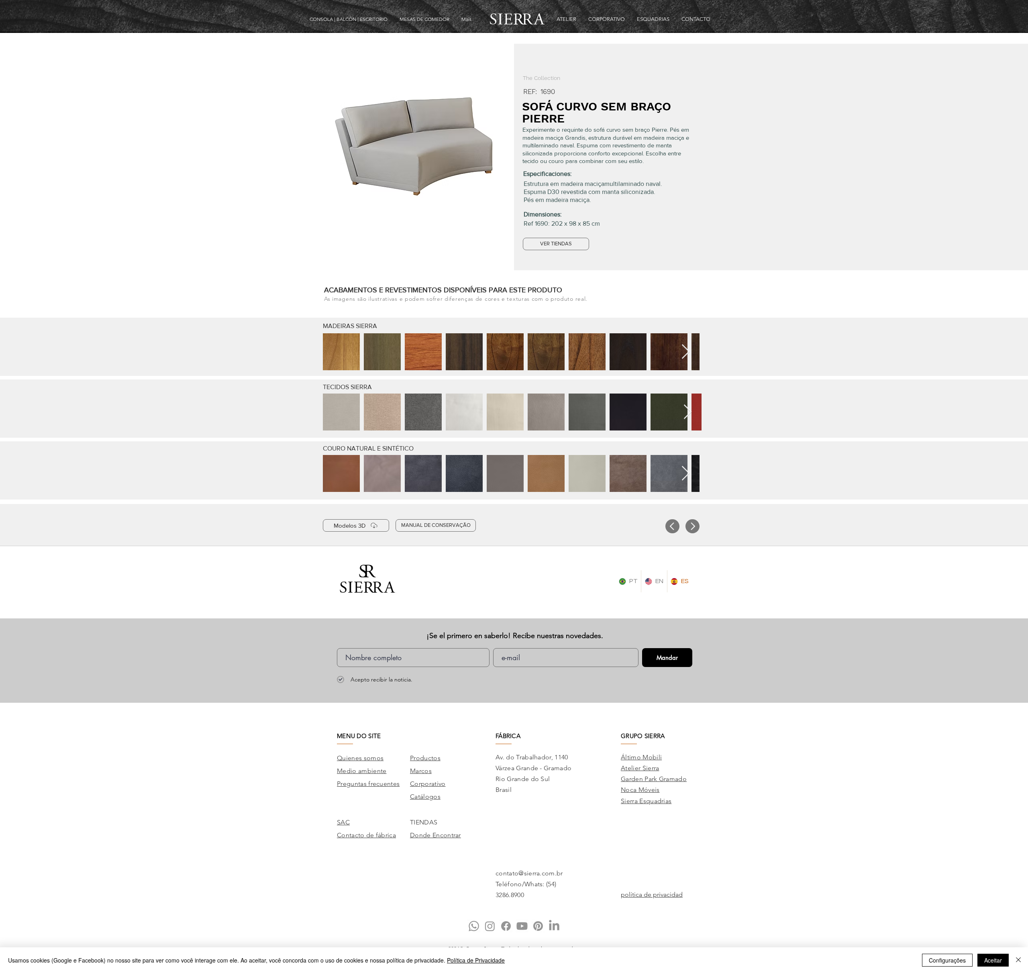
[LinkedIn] (554, 926)
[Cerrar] (1018, 960)
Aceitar (993, 960)
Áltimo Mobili (641, 757)
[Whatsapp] (473, 926)
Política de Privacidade (476, 960)
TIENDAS (423, 822)
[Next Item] (685, 352)
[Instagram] (489, 926)
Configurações (947, 960)
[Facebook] (506, 926)
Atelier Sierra (640, 768)
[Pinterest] (538, 926)
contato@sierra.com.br (529, 873)
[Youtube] (522, 926)
